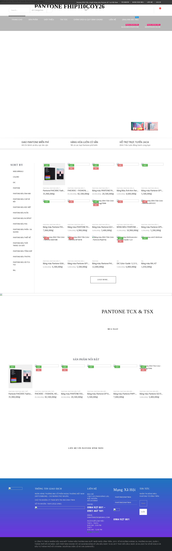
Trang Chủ (17, 20)
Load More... (103, 280)
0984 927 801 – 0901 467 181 (96, 509)
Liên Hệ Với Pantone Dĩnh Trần (86, 448)
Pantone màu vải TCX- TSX (21, 263)
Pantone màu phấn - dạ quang (22, 230)
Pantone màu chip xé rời (21, 200)
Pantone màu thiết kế (22, 237)
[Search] (50, 10)
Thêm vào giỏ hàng (61, 167)
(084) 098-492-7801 (130, 19)
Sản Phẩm (33, 20)
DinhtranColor (152, 26)
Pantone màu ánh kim (22, 193)
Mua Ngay (113, 329)
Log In (158, 2)
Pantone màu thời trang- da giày (20, 244)
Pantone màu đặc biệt (22, 207)
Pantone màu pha (20, 224)
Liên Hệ (150, 2)
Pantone (16, 188)
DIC (14, 182)
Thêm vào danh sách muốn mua (64, 188)
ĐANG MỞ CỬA (93, 532)
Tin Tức (63, 20)
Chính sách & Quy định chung (88, 20)
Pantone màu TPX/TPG (21, 257)
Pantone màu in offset (22, 218)
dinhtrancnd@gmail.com (98, 517)
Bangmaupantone (130, 26)
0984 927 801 (121, 519)
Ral (14, 270)
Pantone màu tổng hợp (22, 251)
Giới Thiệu (49, 20)
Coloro (16, 177)
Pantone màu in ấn (20, 213)
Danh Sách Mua (138, 2)
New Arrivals (18, 171)
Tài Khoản (125, 2)
